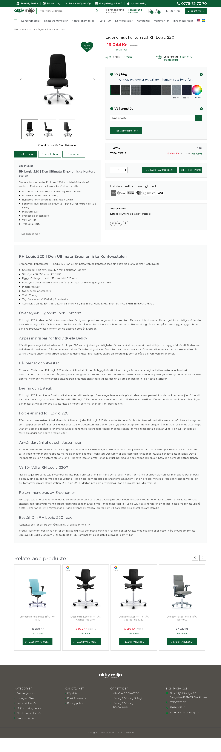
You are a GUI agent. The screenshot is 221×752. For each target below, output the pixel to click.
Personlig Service (29, 3)
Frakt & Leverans (76, 698)
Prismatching (53, 3)
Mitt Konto (175, 11)
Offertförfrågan (191, 170)
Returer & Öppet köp (80, 3)
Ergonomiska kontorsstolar (51, 29)
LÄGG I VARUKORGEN (161, 170)
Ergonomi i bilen (27, 718)
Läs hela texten (30, 233)
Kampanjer (143, 20)
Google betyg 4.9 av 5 (110, 3)
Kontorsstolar (124, 20)
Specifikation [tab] (50, 154)
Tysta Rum (104, 20)
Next (94, 79)
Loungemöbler (26, 698)
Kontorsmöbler (30, 20)
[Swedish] (203, 20)
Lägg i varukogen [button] (39, 642)
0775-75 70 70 (194, 3)
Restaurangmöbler (56, 20)
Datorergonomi (26, 693)
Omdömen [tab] (74, 154)
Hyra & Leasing (138, 3)
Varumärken (162, 20)
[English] (198, 20)
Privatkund (135, 11)
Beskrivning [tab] (26, 154)
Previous (21, 79)
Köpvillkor (73, 693)
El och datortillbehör (29, 713)
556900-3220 (177, 707)
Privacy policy (75, 703)
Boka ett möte (196, 11)
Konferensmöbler (83, 20)
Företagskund (115, 11)
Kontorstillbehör (26, 703)
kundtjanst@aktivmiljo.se (185, 712)
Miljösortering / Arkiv (29, 708)
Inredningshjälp (183, 20)
